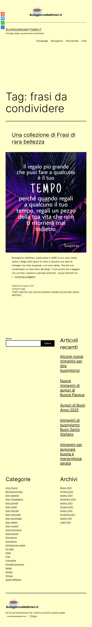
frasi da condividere (41, 292)
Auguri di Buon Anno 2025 (72, 407)
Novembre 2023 (68, 499)
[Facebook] (2, 18)
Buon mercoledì (13, 515)
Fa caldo (10, 549)
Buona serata (12, 534)
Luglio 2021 (65, 522)
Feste (8, 553)
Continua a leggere (25, 276)
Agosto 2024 (66, 495)
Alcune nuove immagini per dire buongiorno (71, 363)
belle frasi (23, 292)
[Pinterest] (2, 14)
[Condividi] (2, 27)
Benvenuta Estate (14, 492)
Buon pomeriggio (14, 518)
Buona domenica (14, 530)
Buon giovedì (12, 503)
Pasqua (9, 572)
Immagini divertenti (15, 564)
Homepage (42, 41)
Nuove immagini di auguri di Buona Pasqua (72, 388)
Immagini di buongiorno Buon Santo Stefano (70, 427)
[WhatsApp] (2, 23)
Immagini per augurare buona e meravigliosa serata (71, 453)
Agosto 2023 (66, 503)
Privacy (33, 616)
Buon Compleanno (14, 499)
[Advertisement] (46, 70)
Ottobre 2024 (66, 492)
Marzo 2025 (66, 488)
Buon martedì (12, 511)
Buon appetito (12, 495)
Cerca (8, 338)
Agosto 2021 (66, 518)
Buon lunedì (11, 507)
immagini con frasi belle (61, 292)
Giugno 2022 (66, 511)
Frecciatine (11, 560)
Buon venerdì (12, 526)
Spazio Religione (13, 579)
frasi (30, 292)
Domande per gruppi (15, 545)
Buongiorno (57, 41)
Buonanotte (72, 41)
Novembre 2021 (67, 515)
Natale (9, 568)
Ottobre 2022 (66, 507)
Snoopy (9, 576)
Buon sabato (12, 522)
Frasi (83, 41)
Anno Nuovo (12, 488)
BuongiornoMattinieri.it (24, 29)
